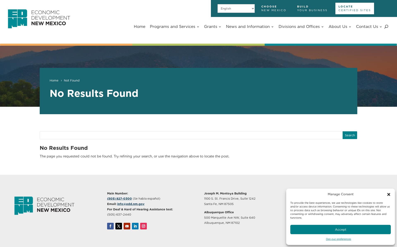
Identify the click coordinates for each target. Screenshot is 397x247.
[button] (389, 194)
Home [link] (139, 26)
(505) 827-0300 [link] (119, 198)
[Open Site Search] (386, 27)
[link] (38, 32)
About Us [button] (338, 26)
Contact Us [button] (367, 26)
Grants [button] (210, 26)
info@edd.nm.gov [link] (131, 204)
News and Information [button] (248, 26)
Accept (340, 229)
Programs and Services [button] (172, 26)
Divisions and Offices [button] (299, 26)
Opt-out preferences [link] (338, 239)
